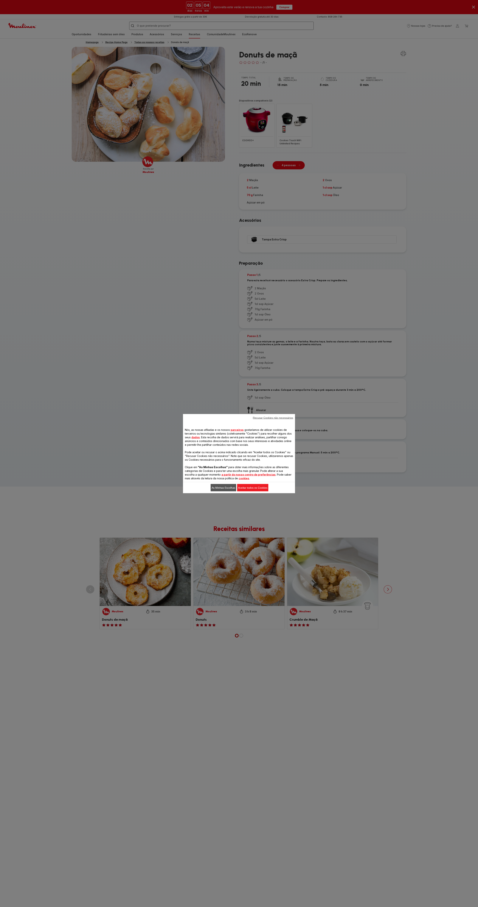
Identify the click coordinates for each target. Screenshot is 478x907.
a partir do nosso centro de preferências (248, 474)
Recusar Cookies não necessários (273, 417)
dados (195, 437)
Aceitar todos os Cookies (252, 487)
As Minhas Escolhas (223, 487)
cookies (244, 478)
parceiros (237, 429)
